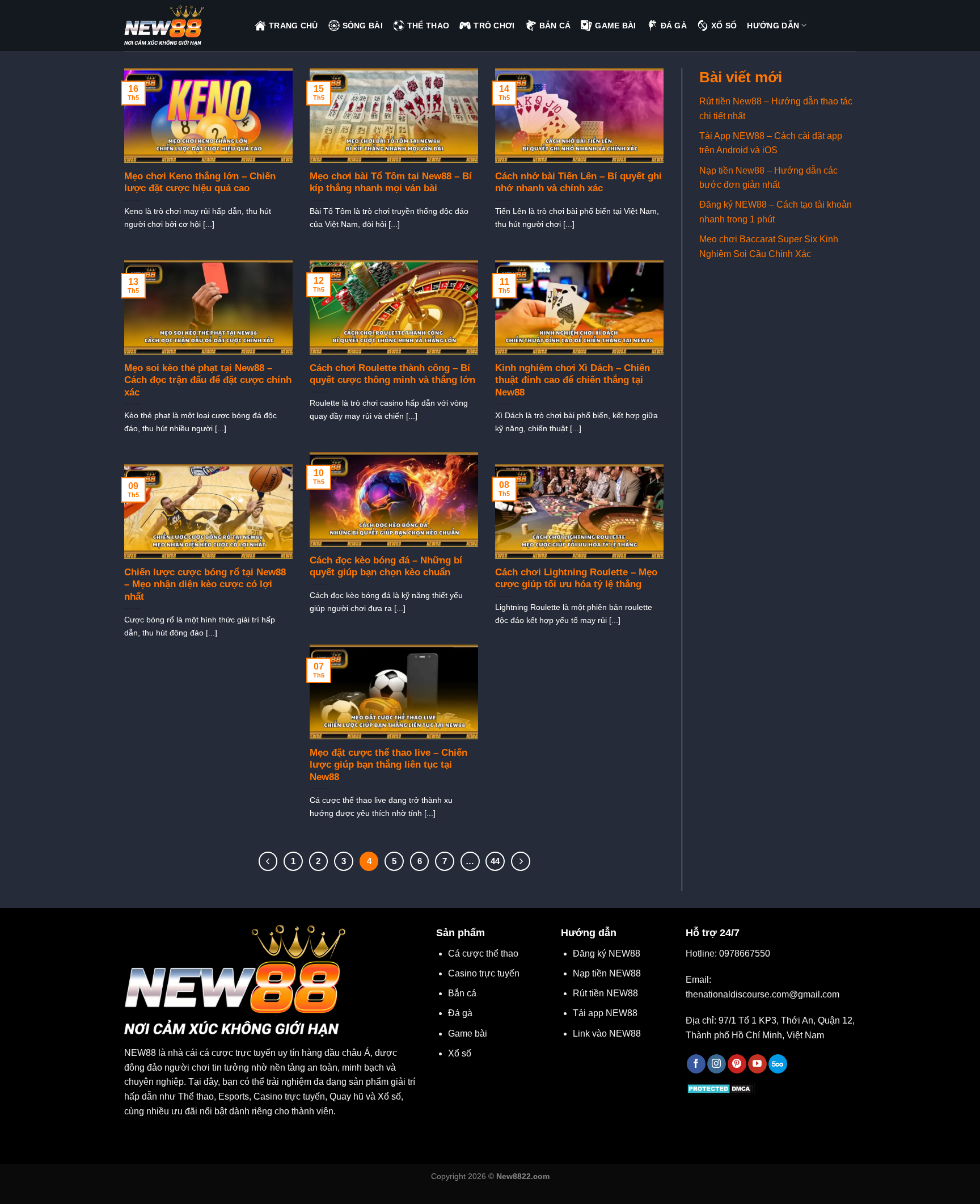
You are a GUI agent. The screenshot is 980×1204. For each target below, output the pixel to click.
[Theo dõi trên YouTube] (757, 1064)
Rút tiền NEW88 (605, 993)
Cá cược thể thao (483, 953)
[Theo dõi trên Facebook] (696, 1064)
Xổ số (459, 1053)
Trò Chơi (494, 25)
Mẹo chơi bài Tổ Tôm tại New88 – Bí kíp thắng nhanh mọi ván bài (391, 182)
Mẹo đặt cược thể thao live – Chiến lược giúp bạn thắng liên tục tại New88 (388, 764)
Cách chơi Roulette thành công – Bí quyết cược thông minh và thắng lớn (392, 374)
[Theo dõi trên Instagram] (716, 1064)
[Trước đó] (268, 861)
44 (495, 861)
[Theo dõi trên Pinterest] (737, 1064)
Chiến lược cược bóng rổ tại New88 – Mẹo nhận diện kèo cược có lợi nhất (205, 584)
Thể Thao (428, 25)
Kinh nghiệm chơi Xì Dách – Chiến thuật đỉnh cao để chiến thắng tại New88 (572, 380)
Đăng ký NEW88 (606, 953)
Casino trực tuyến (483, 973)
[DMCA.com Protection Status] (720, 1088)
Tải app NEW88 (605, 1013)
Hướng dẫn (773, 25)
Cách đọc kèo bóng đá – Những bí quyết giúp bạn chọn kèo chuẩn (386, 566)
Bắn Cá (555, 25)
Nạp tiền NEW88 (607, 973)
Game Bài (615, 25)
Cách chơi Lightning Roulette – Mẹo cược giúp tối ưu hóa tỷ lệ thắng (576, 578)
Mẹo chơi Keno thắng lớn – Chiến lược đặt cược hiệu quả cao (200, 182)
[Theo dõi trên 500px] (777, 1064)
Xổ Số (724, 25)
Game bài (467, 1033)
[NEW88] (181, 25)
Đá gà (460, 1013)
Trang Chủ (293, 25)
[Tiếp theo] (520, 861)
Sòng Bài (363, 25)
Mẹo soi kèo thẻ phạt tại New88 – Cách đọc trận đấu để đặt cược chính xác (208, 380)
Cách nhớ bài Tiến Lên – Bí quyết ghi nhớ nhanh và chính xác (578, 182)
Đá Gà (674, 25)
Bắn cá (462, 993)
